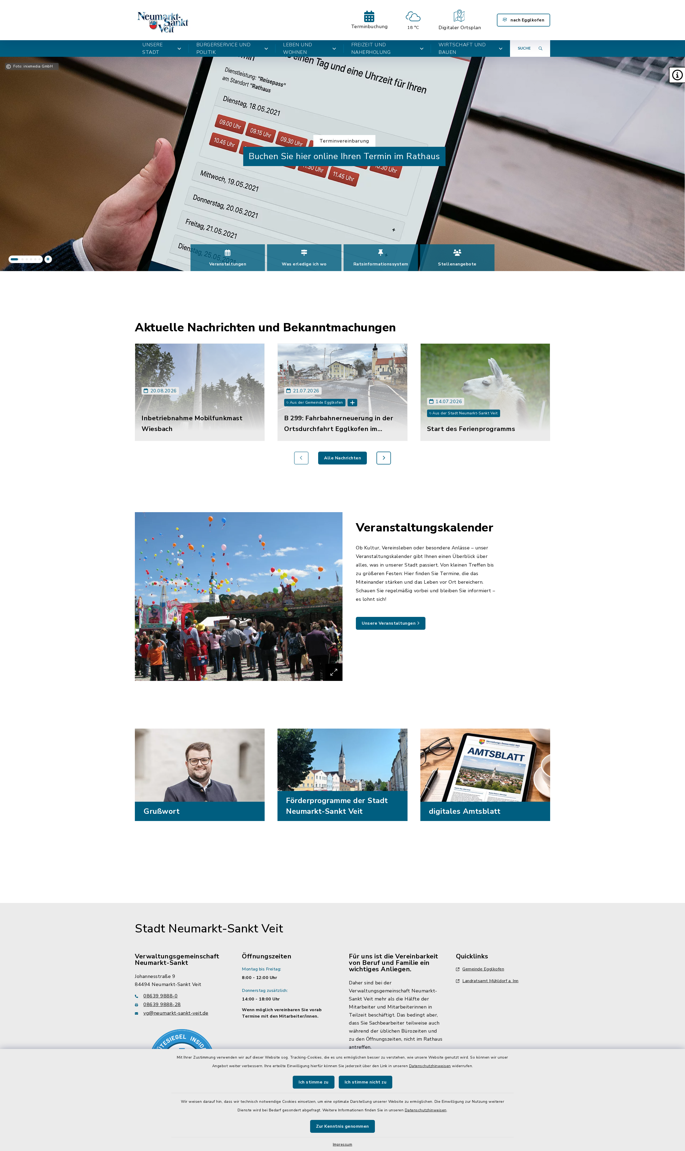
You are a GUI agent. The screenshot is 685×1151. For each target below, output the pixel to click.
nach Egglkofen (527, 20)
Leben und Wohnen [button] (297, 48)
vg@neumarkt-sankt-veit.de (175, 1013)
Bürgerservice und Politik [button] (223, 48)
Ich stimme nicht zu (366, 1082)
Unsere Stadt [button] (152, 48)
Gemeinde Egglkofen (483, 969)
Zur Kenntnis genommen (342, 1126)
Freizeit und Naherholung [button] (371, 48)
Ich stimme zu (314, 1082)
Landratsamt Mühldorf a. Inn (490, 981)
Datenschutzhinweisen (430, 1065)
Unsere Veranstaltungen (389, 623)
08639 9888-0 (160, 996)
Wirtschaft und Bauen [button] (462, 48)
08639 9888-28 (162, 1004)
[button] (677, 75)
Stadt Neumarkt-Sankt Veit (209, 929)
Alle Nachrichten (342, 458)
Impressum (342, 1144)
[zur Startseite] (163, 20)
